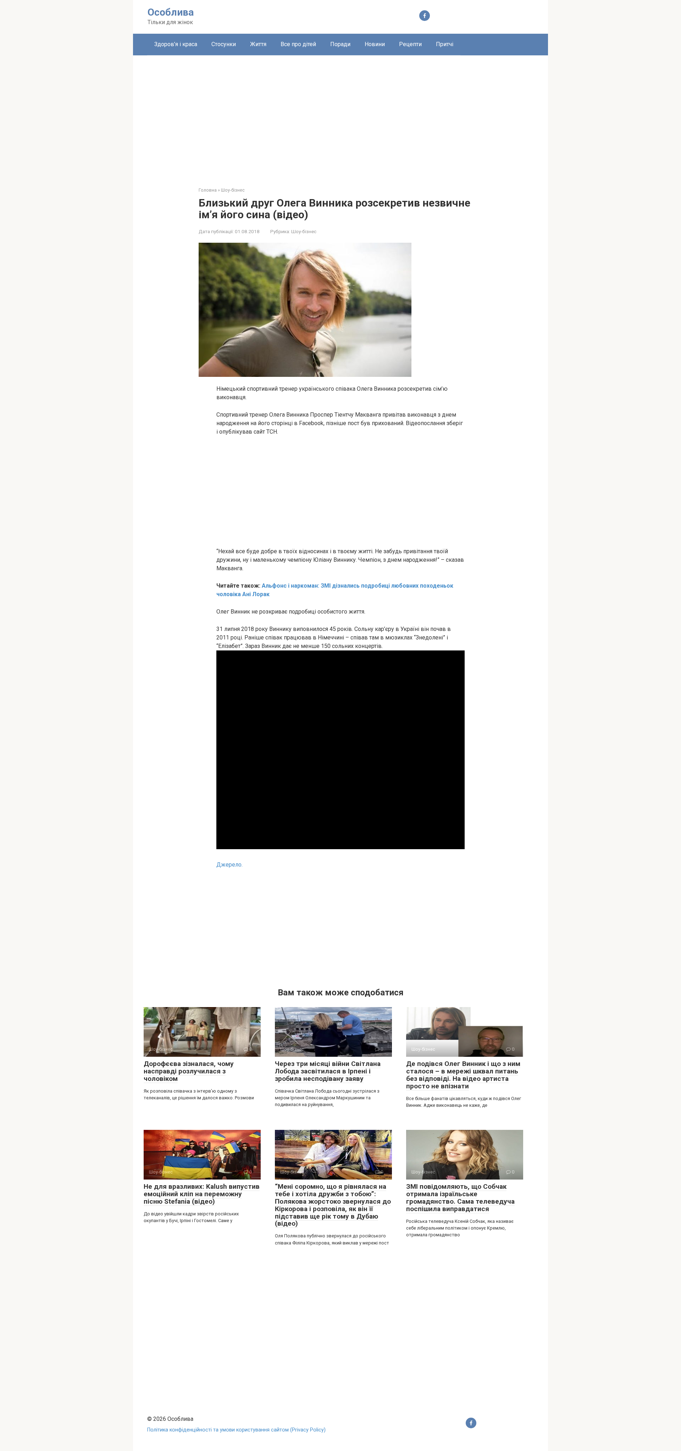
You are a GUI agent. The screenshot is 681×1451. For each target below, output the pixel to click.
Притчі (444, 44)
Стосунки (223, 44)
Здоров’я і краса (175, 44)
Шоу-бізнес (303, 231)
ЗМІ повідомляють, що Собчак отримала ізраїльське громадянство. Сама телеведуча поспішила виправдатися (460, 1197)
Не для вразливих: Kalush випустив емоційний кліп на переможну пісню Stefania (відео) (202, 1193)
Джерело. (229, 864)
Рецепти (410, 44)
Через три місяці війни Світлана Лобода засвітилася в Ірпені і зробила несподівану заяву (328, 1071)
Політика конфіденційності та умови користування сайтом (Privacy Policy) (236, 1430)
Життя (258, 44)
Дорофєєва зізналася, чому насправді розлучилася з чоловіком (189, 1071)
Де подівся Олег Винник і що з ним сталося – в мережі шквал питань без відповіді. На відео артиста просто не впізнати (463, 1075)
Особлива (171, 12)
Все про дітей (298, 44)
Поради (340, 44)
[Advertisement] (340, 115)
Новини (375, 44)
